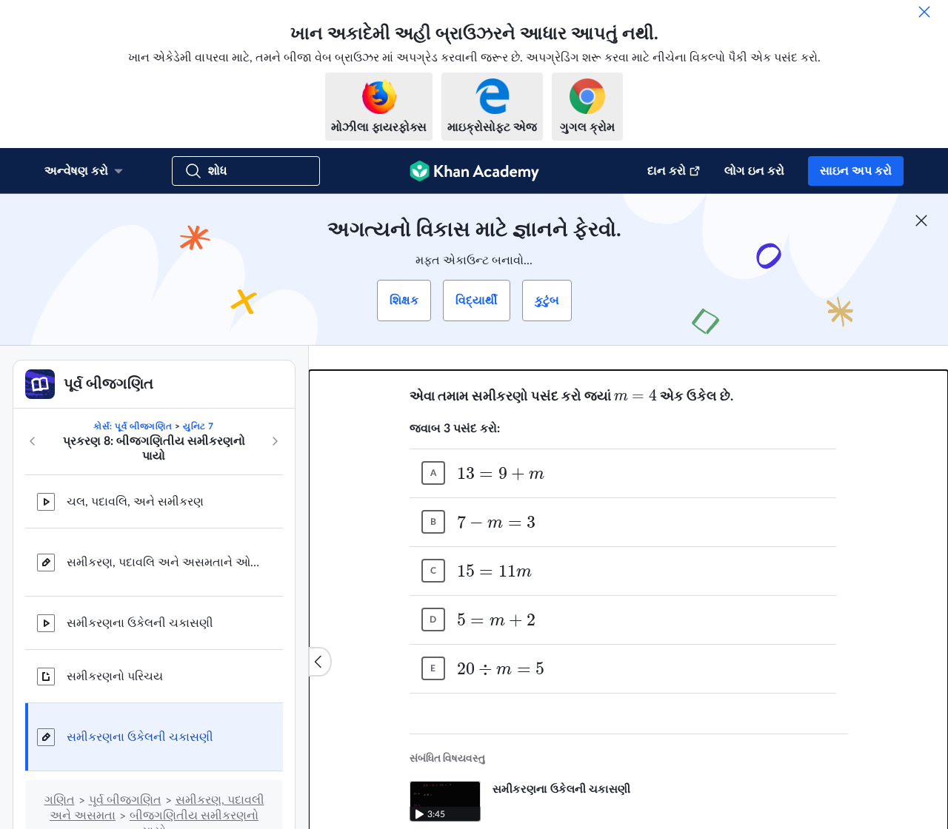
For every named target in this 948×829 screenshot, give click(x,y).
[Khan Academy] (474, 171)
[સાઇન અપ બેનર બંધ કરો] (921, 220)
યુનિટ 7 (198, 426)
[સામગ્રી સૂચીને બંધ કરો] (320, 662)
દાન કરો (666, 171)
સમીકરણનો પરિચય (115, 676)
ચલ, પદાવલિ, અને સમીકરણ (135, 502)
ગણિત (59, 800)
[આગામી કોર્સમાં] (275, 441)
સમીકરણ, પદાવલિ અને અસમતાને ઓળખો (163, 562)
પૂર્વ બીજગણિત (125, 800)
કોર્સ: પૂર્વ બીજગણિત (132, 426)
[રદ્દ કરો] (924, 12)
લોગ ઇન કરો (754, 171)
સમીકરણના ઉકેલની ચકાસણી (140, 623)
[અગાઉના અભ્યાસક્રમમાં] (32, 441)
